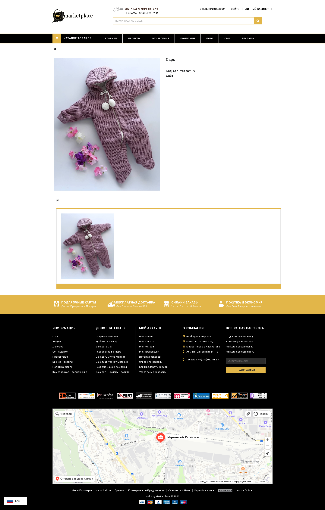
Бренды (119, 490)
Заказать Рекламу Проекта (113, 372)
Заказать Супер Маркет (110, 356)
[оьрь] (107, 124)
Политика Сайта (62, 366)
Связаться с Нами (179, 490)
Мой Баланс (146, 341)
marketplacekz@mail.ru (240, 346)
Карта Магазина (204, 490)
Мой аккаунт (147, 336)
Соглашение (60, 351)
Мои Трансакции (149, 351)
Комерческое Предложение (69, 372)
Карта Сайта (244, 490)
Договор (58, 346)
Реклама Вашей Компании (112, 366)
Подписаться (246, 370)
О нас (55, 336)
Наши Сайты (103, 490)
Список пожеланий (150, 361)
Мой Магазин (147, 346)
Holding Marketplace (198, 336)
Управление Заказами (152, 372)
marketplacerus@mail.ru (240, 351)
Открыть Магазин (107, 336)
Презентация (60, 356)
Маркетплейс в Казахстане (203, 346)
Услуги (56, 341)
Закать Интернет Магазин (112, 361)
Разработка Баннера (108, 351)
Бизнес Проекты (62, 361)
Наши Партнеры (82, 490)
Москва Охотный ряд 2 (200, 341)
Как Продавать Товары (153, 366)
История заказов (150, 356)
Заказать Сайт (105, 346)
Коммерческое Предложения (146, 490)
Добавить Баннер (107, 341)
